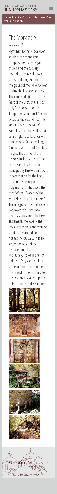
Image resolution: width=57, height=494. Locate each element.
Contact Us (43, 462)
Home (7, 17)
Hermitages (39, 17)
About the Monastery (22, 17)
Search (31, 462)
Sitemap (21, 462)
